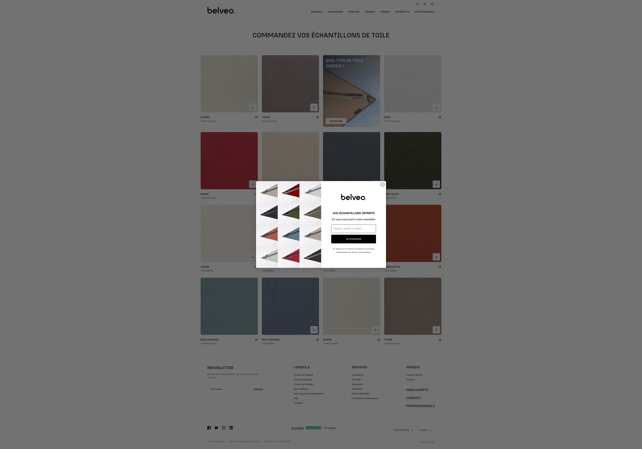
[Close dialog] (383, 185)
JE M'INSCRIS (353, 239)
